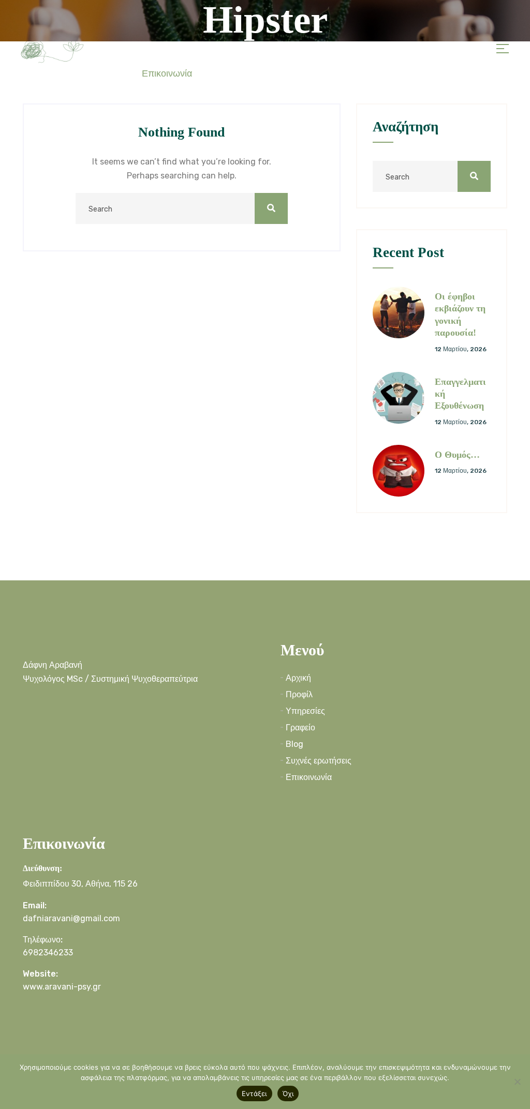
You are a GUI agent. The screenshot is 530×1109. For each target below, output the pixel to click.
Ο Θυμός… (457, 454)
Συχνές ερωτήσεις (318, 761)
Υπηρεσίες (305, 711)
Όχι (288, 1093)
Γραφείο (300, 727)
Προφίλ (299, 694)
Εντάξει (254, 1093)
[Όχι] (517, 1081)
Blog (294, 744)
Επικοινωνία (167, 73)
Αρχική (298, 678)
